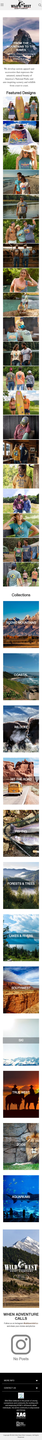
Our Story (21, 1277)
